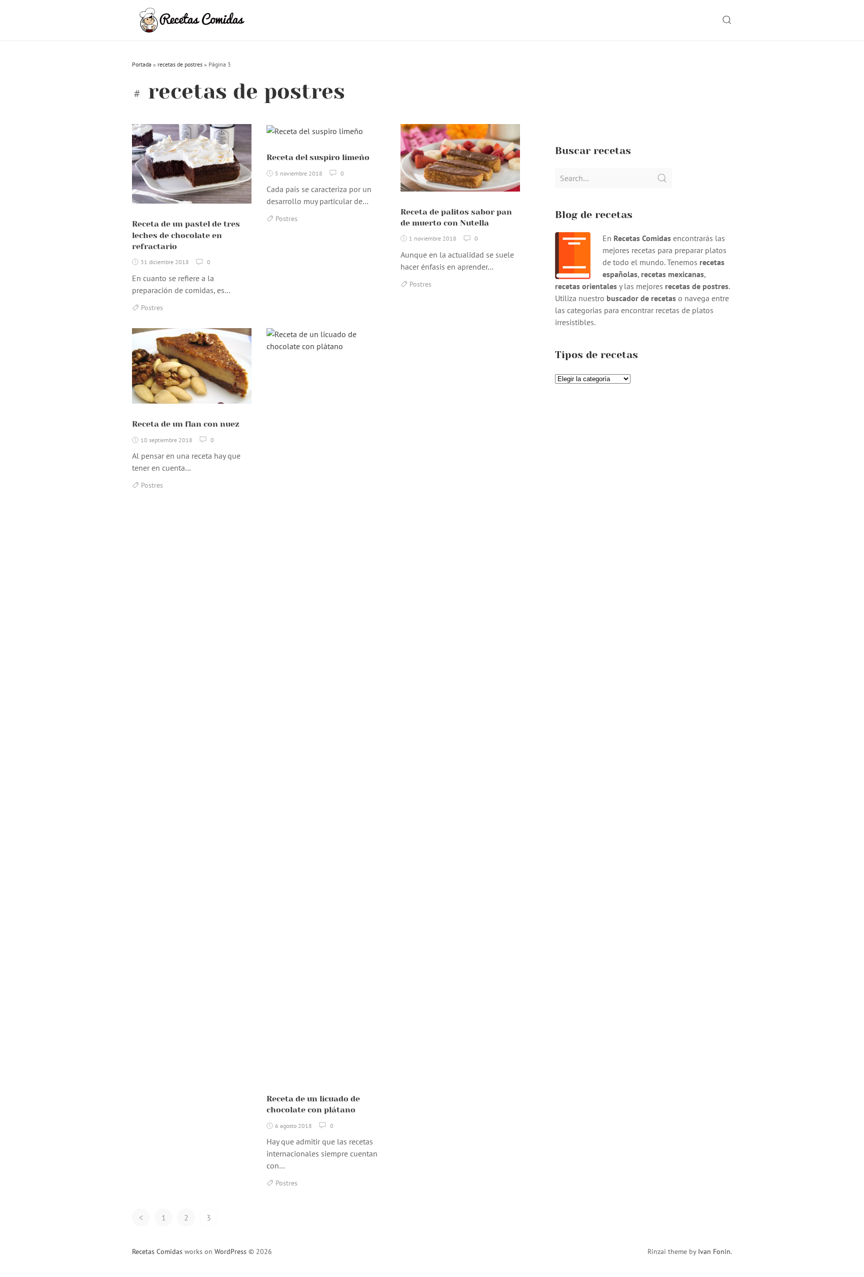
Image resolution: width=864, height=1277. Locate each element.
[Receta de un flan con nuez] (192, 370)
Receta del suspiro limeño (318, 157)
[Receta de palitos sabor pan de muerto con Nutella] (460, 162)
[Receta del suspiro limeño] (314, 135)
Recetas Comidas (157, 1251)
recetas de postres (180, 64)
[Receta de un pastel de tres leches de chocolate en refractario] (192, 168)
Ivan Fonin (714, 1251)
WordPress (230, 1251)
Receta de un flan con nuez (186, 424)
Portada (142, 64)
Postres (152, 307)
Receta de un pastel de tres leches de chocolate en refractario (186, 235)
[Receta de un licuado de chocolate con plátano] (326, 707)
